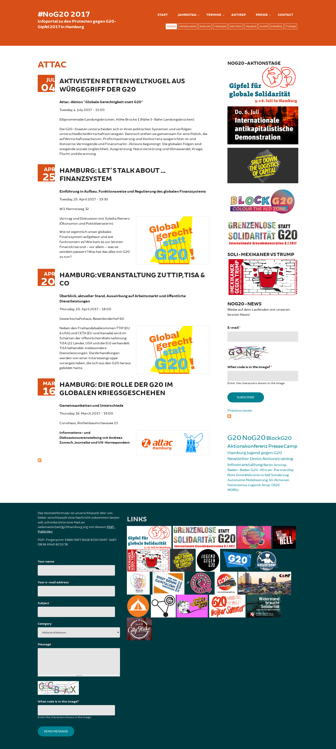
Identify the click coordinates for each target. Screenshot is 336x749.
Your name (47, 562)
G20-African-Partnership (272, 470)
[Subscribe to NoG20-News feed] (262, 415)
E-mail (233, 328)
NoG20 (254, 438)
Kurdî (264, 26)
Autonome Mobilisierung (247, 480)
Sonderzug (280, 475)
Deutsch (236, 26)
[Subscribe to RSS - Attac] (123, 459)
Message (45, 644)
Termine (213, 15)
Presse (262, 15)
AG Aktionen (279, 480)
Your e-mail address (54, 582)
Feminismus (237, 485)
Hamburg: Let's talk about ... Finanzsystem (112, 174)
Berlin (268, 465)
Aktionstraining (277, 458)
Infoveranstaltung (245, 464)
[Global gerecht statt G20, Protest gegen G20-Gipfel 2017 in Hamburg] (172, 239)
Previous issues (239, 410)
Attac (266, 485)
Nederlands (187, 26)
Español (277, 26)
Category (45, 624)
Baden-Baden (238, 470)
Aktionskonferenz (247, 446)
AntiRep (238, 15)
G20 (234, 438)
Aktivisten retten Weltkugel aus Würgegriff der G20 (122, 85)
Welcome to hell (257, 475)
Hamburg (236, 452)
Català (171, 26)
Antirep (280, 465)
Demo (256, 458)
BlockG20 (279, 438)
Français (220, 26)
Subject (44, 603)
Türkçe (291, 26)
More (232, 490)
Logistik (254, 485)
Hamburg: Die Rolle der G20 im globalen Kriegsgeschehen (116, 389)
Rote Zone (235, 475)
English (205, 26)
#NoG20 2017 (64, 14)
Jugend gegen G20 (264, 452)
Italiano (250, 26)
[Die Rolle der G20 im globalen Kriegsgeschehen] (172, 442)
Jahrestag (187, 15)
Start (162, 15)
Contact (285, 15)
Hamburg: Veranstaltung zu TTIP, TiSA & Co (132, 279)
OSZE (275, 485)
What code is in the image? (249, 367)
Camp (290, 446)
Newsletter (238, 458)
